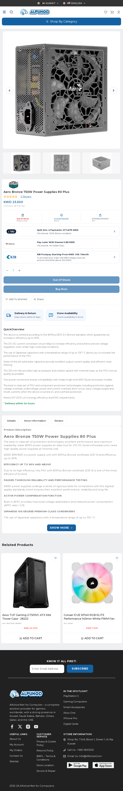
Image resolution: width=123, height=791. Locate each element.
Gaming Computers (75, 701)
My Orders (16, 750)
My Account (17, 744)
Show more (59, 527)
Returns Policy (45, 750)
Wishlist (14, 761)
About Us (15, 739)
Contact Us (16, 755)
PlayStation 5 (71, 696)
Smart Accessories (74, 707)
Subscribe (80, 668)
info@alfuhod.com (90, 756)
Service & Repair (46, 770)
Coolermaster (61, 219)
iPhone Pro (70, 718)
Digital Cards (70, 723)
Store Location (45, 765)
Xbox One (69, 712)
